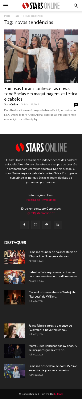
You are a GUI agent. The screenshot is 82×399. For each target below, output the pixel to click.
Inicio (7, 15)
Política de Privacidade (41, 199)
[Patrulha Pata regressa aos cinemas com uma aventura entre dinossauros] (14, 277)
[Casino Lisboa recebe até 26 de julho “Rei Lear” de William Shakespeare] (14, 297)
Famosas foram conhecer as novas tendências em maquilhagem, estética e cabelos (40, 93)
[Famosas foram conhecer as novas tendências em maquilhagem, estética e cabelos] (41, 56)
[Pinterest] (46, 225)
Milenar (58, 393)
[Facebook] (24, 225)
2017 (8, 81)
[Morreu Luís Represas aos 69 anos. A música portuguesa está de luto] (14, 351)
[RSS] (58, 225)
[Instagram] (35, 225)
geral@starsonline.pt (41, 213)
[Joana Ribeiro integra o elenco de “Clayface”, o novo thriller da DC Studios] (14, 330)
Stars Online (11, 104)
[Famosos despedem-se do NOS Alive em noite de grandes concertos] (14, 371)
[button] (76, 5)
